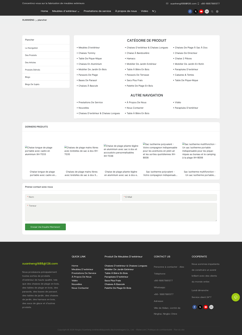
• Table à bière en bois (137, 69)
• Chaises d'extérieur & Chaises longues (146, 47)
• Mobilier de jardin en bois (92, 69)
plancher (42, 20)
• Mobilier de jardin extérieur (140, 63)
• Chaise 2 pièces (182, 58)
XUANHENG (28, 20)
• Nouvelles (83, 107)
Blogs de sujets (32, 84)
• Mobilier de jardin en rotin (188, 63)
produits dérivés (32, 70)
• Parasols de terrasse (137, 74)
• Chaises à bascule (87, 85)
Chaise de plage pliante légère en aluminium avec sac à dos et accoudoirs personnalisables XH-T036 (121, 173)
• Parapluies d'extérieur (185, 69)
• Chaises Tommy (86, 53)
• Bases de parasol (87, 80)
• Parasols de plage (87, 74)
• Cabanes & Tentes (183, 74)
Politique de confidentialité (160, 329)
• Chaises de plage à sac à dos (190, 47)
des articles (30, 62)
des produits (31, 55)
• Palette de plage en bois (139, 85)
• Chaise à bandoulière (137, 53)
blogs (27, 77)
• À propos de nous (135, 102)
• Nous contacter (134, 107)
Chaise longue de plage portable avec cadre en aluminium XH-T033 (42, 173)
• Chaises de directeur (185, 53)
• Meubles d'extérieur (88, 47)
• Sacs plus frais (134, 80)
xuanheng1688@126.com (183, 4)
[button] (155, 11)
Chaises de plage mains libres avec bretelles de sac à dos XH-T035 (82, 173)
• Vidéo (177, 102)
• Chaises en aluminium (89, 63)
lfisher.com (141, 329)
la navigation (31, 48)
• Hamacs (130, 58)
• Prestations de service (90, 102)
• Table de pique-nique (89, 58)
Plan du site (178, 329)
